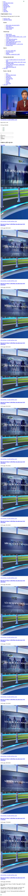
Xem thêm (3, 145)
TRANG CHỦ (6, 18)
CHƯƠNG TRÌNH (7, 19)
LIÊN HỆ (5, 84)
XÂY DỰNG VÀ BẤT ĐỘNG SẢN (9, 119)
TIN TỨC (5, 68)
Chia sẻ (2, 138)
